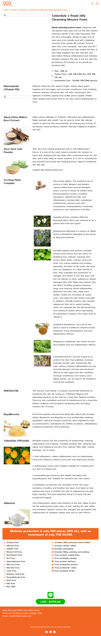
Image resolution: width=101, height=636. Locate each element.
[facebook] (46, 631)
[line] (50, 631)
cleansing (23, 10)
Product (14, 10)
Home (6, 10)
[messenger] (54, 631)
